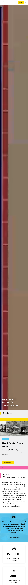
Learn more (7, 462)
